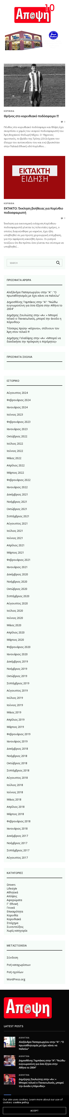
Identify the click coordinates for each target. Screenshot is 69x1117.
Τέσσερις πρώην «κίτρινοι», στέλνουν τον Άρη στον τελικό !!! (33, 330)
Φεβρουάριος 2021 (18, 560)
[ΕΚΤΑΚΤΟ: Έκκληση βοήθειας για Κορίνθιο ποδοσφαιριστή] (34, 177)
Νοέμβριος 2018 (17, 756)
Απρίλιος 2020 (16, 632)
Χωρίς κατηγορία (17, 930)
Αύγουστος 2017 (17, 857)
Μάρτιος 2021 (15, 552)
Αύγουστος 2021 (17, 523)
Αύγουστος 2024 (17, 393)
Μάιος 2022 (14, 458)
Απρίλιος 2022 (16, 465)
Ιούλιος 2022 (15, 443)
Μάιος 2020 (14, 625)
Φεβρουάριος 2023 (18, 422)
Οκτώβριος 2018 (17, 763)
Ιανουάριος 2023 (17, 429)
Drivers (11, 884)
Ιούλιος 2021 (15, 531)
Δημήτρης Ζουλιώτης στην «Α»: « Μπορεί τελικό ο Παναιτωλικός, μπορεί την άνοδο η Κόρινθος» (34, 318)
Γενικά (11, 907)
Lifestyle (12, 888)
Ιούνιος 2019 (15, 705)
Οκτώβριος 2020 (17, 589)
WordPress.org (16, 979)
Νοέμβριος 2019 (17, 669)
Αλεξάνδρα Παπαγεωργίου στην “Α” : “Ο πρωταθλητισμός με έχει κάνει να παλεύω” (33, 294)
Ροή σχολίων (15, 972)
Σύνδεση (12, 957)
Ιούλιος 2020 (15, 610)
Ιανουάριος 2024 (17, 407)
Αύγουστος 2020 (17, 603)
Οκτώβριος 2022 (17, 436)
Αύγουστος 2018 (17, 777)
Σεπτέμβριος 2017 (18, 850)
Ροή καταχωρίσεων (19, 965)
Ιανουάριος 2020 (17, 654)
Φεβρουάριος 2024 (18, 400)
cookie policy (21, 1102)
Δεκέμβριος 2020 (17, 574)
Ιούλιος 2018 (15, 785)
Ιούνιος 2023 (15, 414)
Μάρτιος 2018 (15, 814)
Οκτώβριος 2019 (17, 676)
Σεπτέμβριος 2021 (18, 516)
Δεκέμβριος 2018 (17, 748)
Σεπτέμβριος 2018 (18, 770)
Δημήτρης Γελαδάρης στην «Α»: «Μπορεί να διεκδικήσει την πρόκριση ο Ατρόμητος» (34, 339)
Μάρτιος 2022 (15, 472)
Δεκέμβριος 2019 (17, 661)
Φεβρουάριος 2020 (18, 647)
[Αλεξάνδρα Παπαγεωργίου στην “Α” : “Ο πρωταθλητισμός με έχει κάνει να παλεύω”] (9, 1042)
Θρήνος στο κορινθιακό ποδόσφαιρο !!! (31, 116)
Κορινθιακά (14, 919)
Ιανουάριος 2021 (17, 567)
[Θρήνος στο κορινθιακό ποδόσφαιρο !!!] (34, 85)
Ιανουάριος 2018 (17, 828)
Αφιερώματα (14, 900)
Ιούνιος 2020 (15, 618)
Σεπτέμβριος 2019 (18, 683)
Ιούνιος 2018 (15, 792)
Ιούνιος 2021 (15, 538)
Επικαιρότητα (15, 911)
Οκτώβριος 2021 (17, 509)
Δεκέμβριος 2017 (17, 836)
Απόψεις (12, 896)
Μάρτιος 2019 (15, 727)
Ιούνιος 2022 (15, 451)
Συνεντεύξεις (15, 926)
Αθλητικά (12, 892)
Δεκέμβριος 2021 (17, 494)
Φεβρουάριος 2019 (18, 734)
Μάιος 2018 (14, 799)
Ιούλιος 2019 (15, 698)
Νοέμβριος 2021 (17, 501)
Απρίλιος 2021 (16, 545)
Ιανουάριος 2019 (17, 741)
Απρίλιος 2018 (16, 807)
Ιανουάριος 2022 (17, 487)
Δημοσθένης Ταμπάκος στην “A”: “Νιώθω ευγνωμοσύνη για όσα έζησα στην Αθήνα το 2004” (34, 305)
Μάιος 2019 (14, 712)
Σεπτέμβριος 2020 (18, 596)
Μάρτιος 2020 (15, 639)
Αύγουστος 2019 (17, 690)
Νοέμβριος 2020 (17, 581)
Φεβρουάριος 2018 (18, 821)
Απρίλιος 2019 (16, 719)
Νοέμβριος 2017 (17, 843)
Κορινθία (9, 111)
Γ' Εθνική (12, 904)
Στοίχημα (12, 923)
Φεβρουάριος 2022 (18, 480)
